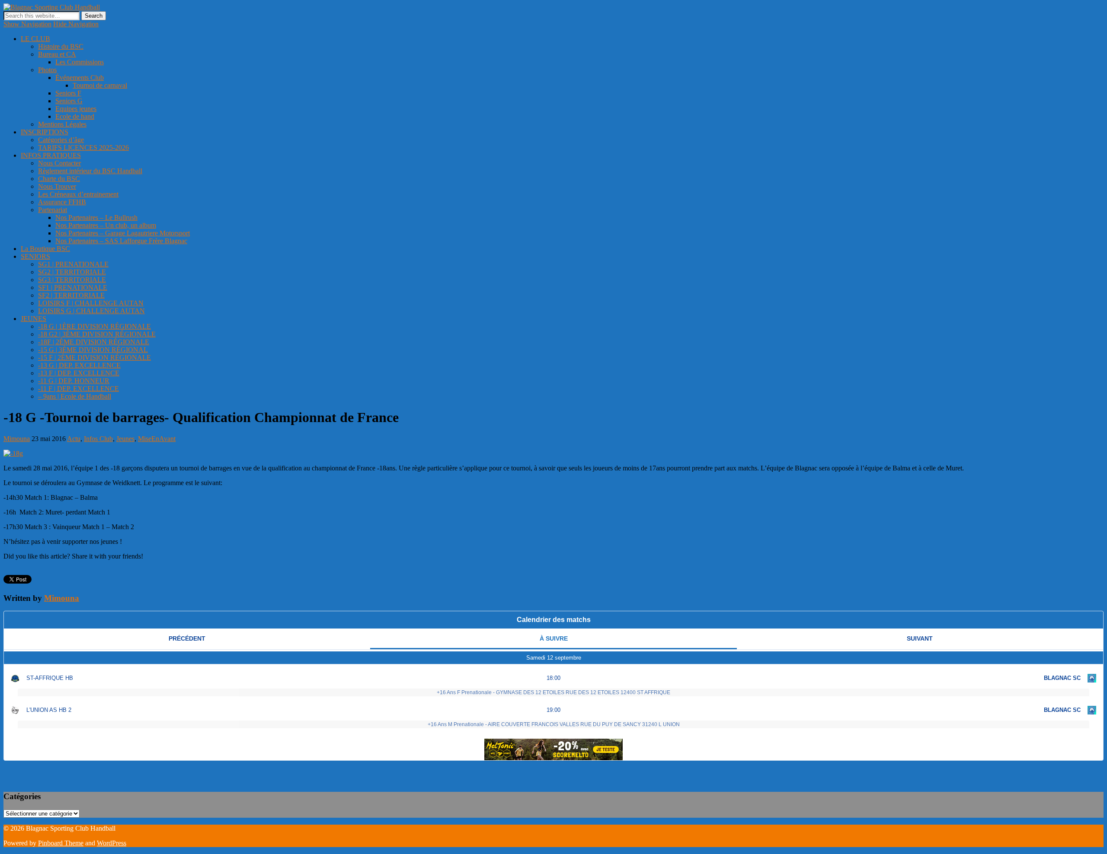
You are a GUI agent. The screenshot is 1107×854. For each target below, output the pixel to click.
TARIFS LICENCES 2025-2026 (83, 147)
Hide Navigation (76, 24)
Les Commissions (79, 62)
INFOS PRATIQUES (51, 155)
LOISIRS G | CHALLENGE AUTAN (91, 310)
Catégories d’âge (61, 139)
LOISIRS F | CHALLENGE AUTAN (91, 303)
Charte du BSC (59, 178)
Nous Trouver (57, 186)
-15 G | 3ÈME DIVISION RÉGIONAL (93, 349)
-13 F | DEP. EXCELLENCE (78, 373)
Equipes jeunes (75, 108)
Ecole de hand (74, 116)
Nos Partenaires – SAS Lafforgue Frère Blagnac (121, 240)
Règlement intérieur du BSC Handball (90, 171)
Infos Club (98, 438)
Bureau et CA (57, 54)
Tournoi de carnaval (100, 85)
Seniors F (68, 93)
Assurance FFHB (62, 202)
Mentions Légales (62, 124)
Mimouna (16, 438)
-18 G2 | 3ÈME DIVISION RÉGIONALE (97, 334)
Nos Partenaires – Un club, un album (105, 225)
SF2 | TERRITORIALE (71, 295)
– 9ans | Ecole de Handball (74, 396)
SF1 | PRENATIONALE (72, 287)
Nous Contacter (59, 163)
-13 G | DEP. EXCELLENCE (79, 365)
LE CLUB (35, 38)
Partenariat (52, 209)
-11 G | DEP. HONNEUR (73, 380)
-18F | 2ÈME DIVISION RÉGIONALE (93, 342)
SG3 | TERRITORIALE (72, 279)
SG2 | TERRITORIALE (72, 272)
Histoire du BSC (60, 46)
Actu (73, 438)
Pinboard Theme (60, 843)
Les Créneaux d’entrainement (78, 194)
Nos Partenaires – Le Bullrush (96, 217)
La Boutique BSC (45, 248)
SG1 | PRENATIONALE (73, 264)
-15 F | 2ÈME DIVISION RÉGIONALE (94, 357)
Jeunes (125, 438)
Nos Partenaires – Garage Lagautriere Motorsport (122, 233)
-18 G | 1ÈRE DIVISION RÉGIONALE (94, 326)
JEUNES (33, 318)
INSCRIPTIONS (44, 132)
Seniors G (69, 101)
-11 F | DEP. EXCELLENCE (78, 388)
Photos (47, 69)
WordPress (111, 843)
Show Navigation (27, 24)
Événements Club (79, 77)
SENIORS (35, 256)
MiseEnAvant (157, 438)
